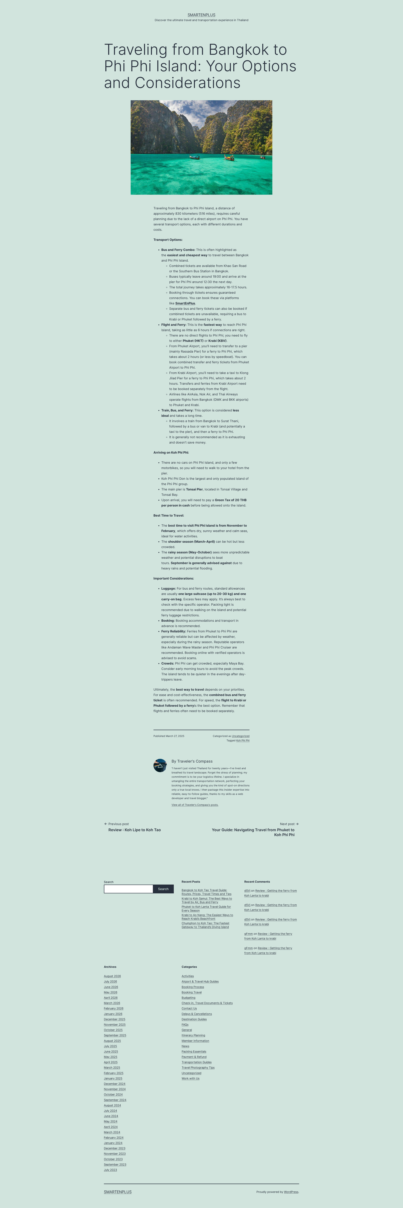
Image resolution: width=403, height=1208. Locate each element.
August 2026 (112, 976)
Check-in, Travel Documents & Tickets (207, 1003)
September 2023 (115, 1164)
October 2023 (113, 1159)
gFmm (248, 933)
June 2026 (111, 987)
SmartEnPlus (201, 15)
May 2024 (110, 1121)
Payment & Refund (194, 1056)
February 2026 (113, 1008)
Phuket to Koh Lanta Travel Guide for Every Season (206, 908)
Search (109, 882)
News (185, 1046)
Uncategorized (241, 736)
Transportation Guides (197, 1062)
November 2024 (115, 1089)
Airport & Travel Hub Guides (200, 981)
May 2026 (110, 992)
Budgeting (188, 997)
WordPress (291, 1192)
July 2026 (110, 981)
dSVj (247, 890)
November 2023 (115, 1153)
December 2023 (114, 1148)
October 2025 (113, 1030)
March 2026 (112, 1003)
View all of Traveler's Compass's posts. (195, 804)
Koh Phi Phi (243, 740)
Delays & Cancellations (197, 1014)
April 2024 (111, 1127)
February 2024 (114, 1137)
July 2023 (110, 1169)
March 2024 (112, 1132)
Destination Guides (194, 1019)
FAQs (185, 1024)
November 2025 (115, 1024)
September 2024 (115, 1100)
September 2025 (115, 1035)
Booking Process (193, 987)
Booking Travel (192, 992)
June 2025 (111, 1051)
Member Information (195, 1040)
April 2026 (111, 997)
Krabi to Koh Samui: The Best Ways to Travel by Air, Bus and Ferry (207, 900)
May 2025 (110, 1056)
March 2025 (112, 1067)
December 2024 (114, 1083)
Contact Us (189, 1008)
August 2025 (112, 1040)
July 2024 (110, 1110)
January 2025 (113, 1078)
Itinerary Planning (193, 1035)
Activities (188, 976)
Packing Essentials (194, 1051)
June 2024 (111, 1116)
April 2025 (111, 1062)
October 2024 (113, 1094)
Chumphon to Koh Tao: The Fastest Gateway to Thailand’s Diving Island (205, 925)
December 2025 (114, 1019)
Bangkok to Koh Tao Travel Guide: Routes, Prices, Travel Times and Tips (206, 891)
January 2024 (113, 1143)
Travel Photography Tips (198, 1067)
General (187, 1030)
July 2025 (110, 1046)
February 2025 (113, 1073)
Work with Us (190, 1078)
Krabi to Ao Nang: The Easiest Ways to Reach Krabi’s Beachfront (207, 916)
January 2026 (113, 1014)
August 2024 (112, 1105)
